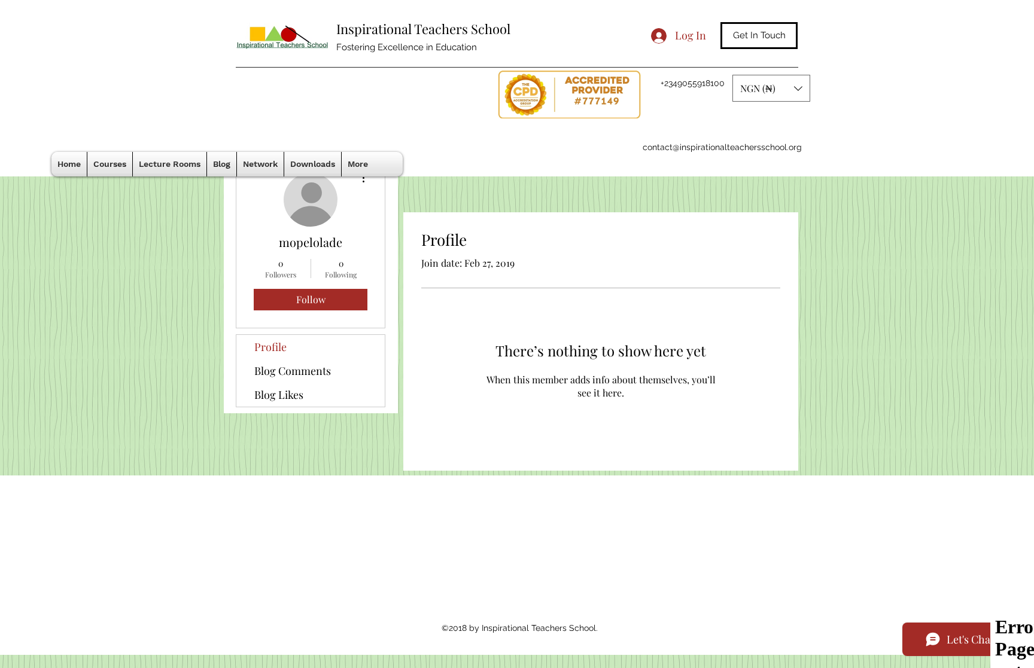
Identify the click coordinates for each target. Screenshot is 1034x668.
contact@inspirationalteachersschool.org (722, 147)
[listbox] (771, 88)
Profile (270, 347)
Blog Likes (278, 395)
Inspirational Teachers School (423, 29)
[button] (771, 88)
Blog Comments (292, 371)
